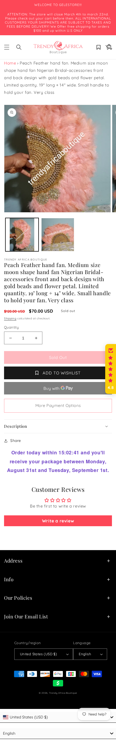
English (85, 654)
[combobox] (58, 717)
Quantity (11, 327)
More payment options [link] (58, 405)
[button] (7, 47)
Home (10, 63)
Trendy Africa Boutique (63, 693)
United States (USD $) (38, 654)
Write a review (58, 520)
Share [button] (15, 440)
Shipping (10, 318)
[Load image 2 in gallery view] (57, 234)
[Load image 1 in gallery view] (22, 234)
